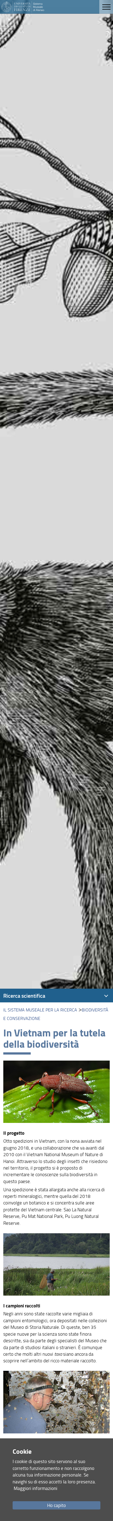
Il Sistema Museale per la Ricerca (40, 1010)
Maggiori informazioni (35, 1488)
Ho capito (56, 1505)
